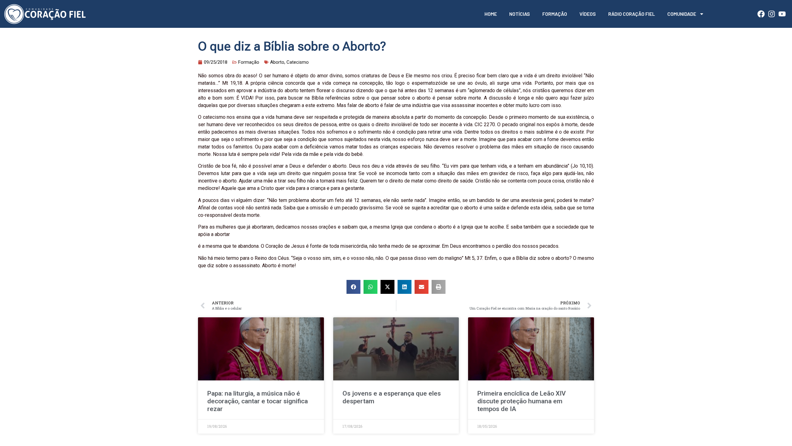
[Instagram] (771, 14)
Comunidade (681, 14)
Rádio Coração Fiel (631, 14)
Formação (554, 14)
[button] (353, 287)
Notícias (519, 14)
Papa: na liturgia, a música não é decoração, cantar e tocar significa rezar (257, 401)
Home (490, 14)
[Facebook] (761, 14)
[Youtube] (782, 14)
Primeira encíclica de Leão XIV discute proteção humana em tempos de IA (521, 401)
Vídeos (587, 14)
